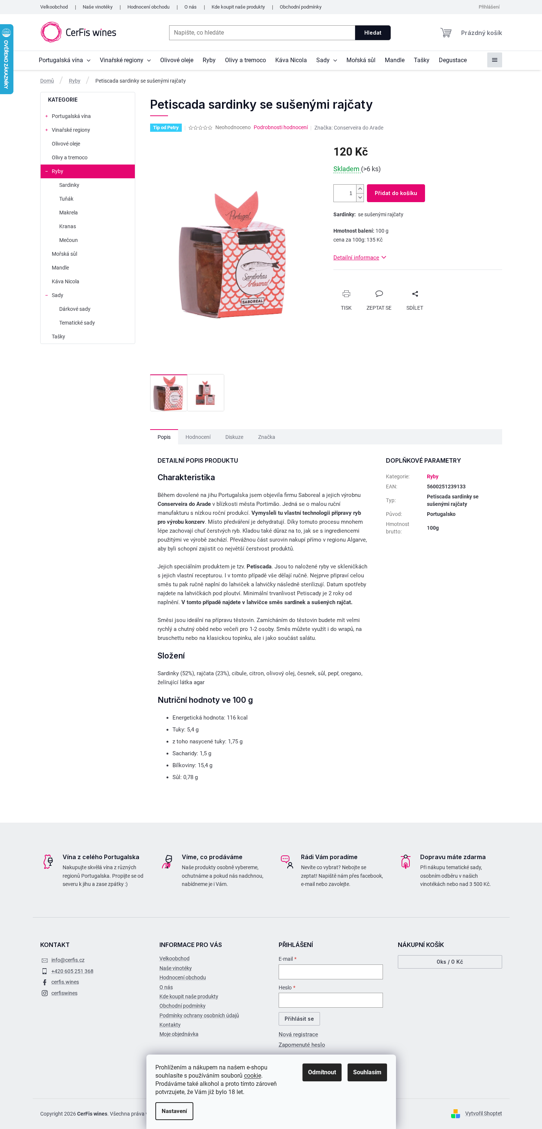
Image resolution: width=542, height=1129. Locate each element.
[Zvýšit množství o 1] (360, 189)
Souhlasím (367, 1072)
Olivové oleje (66, 144)
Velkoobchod (54, 7)
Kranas (67, 226)
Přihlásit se (299, 1018)
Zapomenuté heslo (302, 1045)
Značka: (348, 128)
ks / (450, 962)
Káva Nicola (65, 281)
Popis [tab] (164, 437)
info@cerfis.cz (68, 960)
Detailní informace (356, 257)
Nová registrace (298, 1034)
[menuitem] (64, 60)
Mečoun (68, 240)
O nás (190, 7)
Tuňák (66, 199)
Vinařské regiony (71, 130)
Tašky (58, 336)
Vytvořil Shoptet (483, 1113)
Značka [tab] (266, 437)
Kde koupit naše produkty (238, 7)
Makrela (68, 213)
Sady (57, 295)
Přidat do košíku (396, 193)
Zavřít (347, 287)
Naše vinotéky (97, 7)
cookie (252, 1075)
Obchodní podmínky (300, 7)
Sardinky (69, 185)
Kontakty (170, 1025)
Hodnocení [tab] (198, 437)
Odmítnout (322, 1072)
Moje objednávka (179, 1034)
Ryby (57, 171)
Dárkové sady (75, 309)
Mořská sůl (64, 254)
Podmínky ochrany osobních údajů (199, 1015)
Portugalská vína (71, 116)
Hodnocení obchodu (148, 7)
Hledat (372, 32)
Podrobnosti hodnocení (281, 127)
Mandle (60, 268)
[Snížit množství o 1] (360, 197)
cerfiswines (64, 993)
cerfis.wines (65, 982)
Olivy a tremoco (70, 157)
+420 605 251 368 (72, 971)
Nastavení (174, 1111)
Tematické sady (77, 323)
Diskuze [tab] (234, 437)
